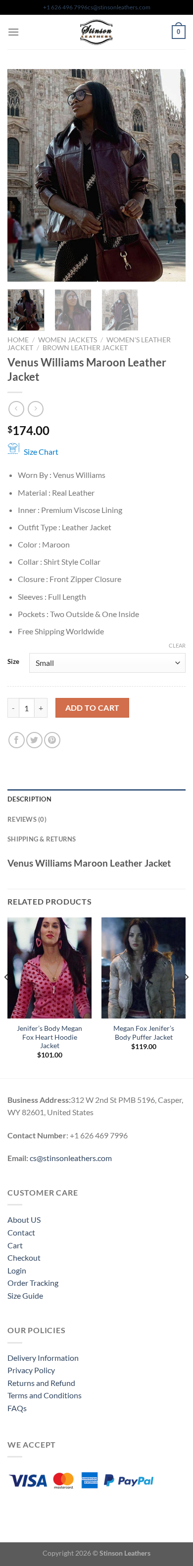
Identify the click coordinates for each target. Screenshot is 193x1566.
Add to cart (92, 707)
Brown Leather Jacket (85, 348)
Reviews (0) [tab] (27, 819)
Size (13, 661)
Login (16, 1270)
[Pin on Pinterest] (52, 740)
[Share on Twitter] (34, 740)
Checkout (24, 1257)
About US (24, 1219)
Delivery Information (43, 1357)
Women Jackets (67, 340)
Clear (177, 645)
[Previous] (23, 175)
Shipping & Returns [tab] (41, 839)
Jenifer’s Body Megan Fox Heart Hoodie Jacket (49, 1037)
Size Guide (25, 1295)
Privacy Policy (31, 1370)
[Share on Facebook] (16, 740)
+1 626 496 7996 (65, 7)
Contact (21, 1232)
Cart (15, 1245)
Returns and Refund (41, 1382)
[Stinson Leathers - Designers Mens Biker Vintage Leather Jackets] (96, 32)
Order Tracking (32, 1282)
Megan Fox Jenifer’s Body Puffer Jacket (143, 1032)
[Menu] (13, 32)
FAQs (17, 1408)
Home (18, 340)
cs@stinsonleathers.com (119, 7)
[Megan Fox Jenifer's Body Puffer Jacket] (143, 967)
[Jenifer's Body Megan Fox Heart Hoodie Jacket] (49, 967)
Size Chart (41, 451)
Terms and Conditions (44, 1395)
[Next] (170, 175)
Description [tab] (29, 799)
